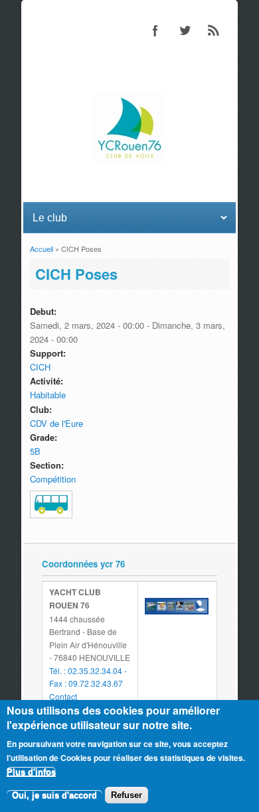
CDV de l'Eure (56, 423)
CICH (40, 367)
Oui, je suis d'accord (54, 795)
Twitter (184, 30)
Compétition (53, 479)
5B (35, 451)
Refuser (126, 795)
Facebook (155, 30)
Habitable (48, 394)
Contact (63, 696)
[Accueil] (129, 160)
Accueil (41, 248)
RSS (214, 30)
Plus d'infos (31, 772)
